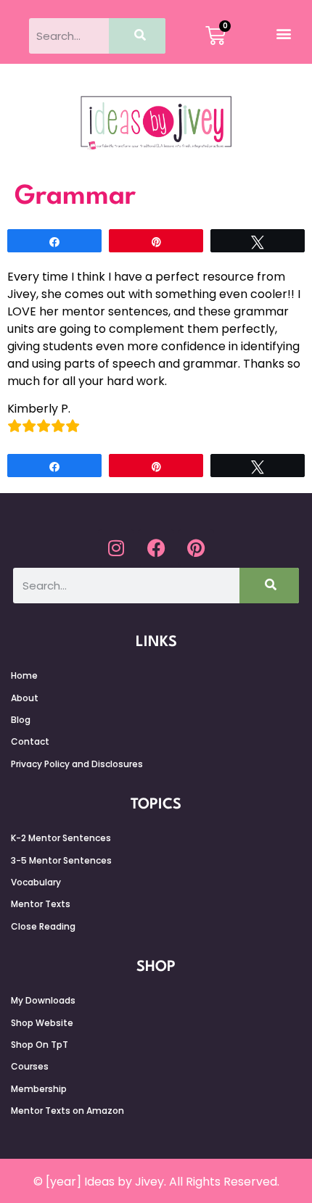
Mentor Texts (40, 904)
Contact (30, 741)
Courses (30, 1066)
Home (24, 675)
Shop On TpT (39, 1044)
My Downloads (43, 1000)
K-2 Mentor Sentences (61, 838)
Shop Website (42, 1023)
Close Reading (43, 926)
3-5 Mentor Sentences (61, 860)
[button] (283, 33)
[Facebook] (156, 547)
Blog (20, 720)
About (24, 698)
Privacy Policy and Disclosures (77, 764)
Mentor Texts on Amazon (67, 1110)
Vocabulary (36, 882)
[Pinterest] (196, 547)
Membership (39, 1089)
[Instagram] (116, 547)
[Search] (137, 36)
